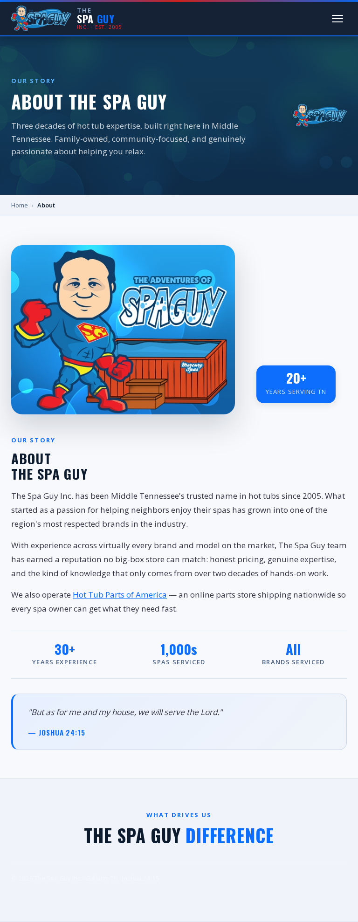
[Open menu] (337, 18)
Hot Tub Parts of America (120, 594)
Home (19, 205)
